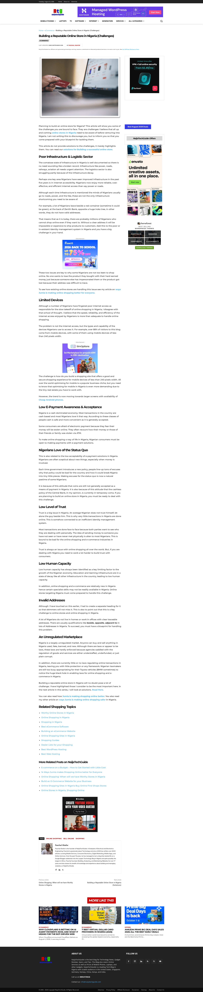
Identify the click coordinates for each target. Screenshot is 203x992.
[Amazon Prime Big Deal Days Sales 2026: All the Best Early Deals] (144, 915)
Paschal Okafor (74, 45)
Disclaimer (135, 990)
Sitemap (144, 990)
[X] (140, 45)
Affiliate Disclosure (123, 990)
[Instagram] (135, 961)
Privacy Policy (110, 990)
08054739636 (85, 977)
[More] (161, 45)
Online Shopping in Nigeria (55, 717)
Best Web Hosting (50, 754)
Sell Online (68, 838)
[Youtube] (160, 961)
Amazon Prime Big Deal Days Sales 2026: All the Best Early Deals (144, 930)
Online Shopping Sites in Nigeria (58, 736)
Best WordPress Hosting (53, 749)
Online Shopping (54, 838)
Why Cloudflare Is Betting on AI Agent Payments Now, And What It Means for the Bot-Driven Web (58, 931)
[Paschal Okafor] (47, 857)
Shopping (80, 838)
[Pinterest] (145, 45)
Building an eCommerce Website (58, 731)
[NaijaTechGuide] (57, 12)
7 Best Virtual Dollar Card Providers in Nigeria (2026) (97, 930)
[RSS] (147, 961)
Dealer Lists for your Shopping (57, 745)
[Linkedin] (156, 45)
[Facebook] (134, 45)
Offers (128, 927)
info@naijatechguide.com (91, 982)
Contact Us (160, 990)
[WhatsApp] (150, 45)
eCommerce (49, 30)
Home (41, 30)
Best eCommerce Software (54, 726)
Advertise (101, 990)
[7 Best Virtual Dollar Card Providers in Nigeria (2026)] (101, 915)
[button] (161, 21)
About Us (152, 990)
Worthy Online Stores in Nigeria (57, 713)
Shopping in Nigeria (51, 722)
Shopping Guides (50, 740)
